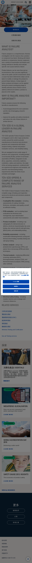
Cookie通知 (23, 275)
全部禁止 (16, 286)
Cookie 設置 (16, 281)
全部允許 (16, 291)
